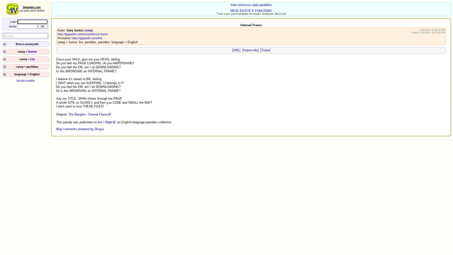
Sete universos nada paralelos (251, 5)
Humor (32, 51)
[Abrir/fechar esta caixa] (5, 44)
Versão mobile (25, 80)
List (32, 59)
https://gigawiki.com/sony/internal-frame (82, 34)
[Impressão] (250, 50)
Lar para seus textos (32, 9)
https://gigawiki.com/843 (87, 38)
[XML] (236, 50)
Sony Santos (75, 30)
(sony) (88, 30)
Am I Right (105, 122)
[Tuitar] (265, 50)
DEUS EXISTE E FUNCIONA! (251, 11)
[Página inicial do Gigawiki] (12, 13)
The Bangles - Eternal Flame (88, 114)
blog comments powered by (80, 129)
